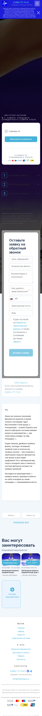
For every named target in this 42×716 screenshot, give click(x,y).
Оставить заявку (21, 353)
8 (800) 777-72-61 (21, 2)
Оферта (21, 656)
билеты (11, 515)
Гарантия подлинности (21, 649)
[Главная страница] (4, 3)
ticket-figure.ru (21, 382)
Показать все (21, 522)
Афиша (21, 631)
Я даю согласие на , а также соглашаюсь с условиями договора (21, 330)
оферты (17, 341)
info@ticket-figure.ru (21, 679)
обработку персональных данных (20, 325)
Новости (21, 635)
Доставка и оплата (21, 652)
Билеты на (31, 515)
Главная (21, 628)
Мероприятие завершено (21, 139)
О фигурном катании (21, 638)
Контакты (21, 659)
